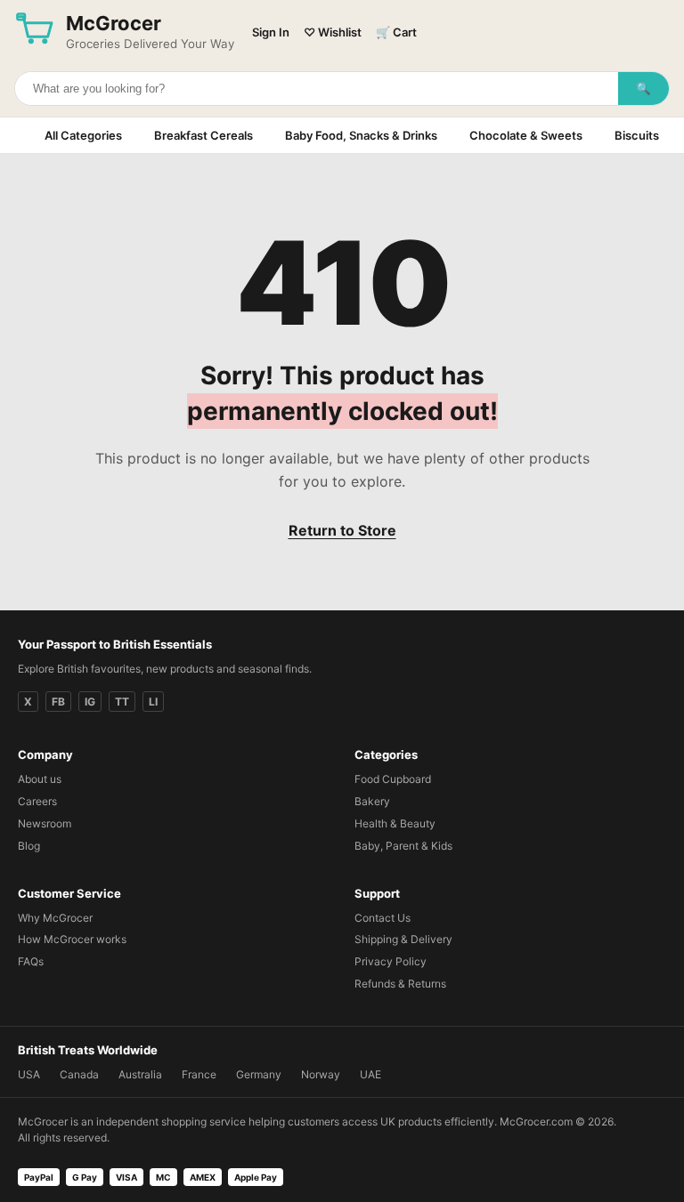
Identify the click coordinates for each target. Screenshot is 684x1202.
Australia (140, 1074)
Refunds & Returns (400, 983)
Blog (29, 845)
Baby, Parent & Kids (403, 845)
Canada (79, 1074)
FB (58, 701)
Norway (320, 1074)
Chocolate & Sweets (525, 135)
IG (90, 701)
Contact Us (382, 917)
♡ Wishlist (333, 32)
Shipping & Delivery (403, 939)
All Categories (83, 135)
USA (29, 1074)
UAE (370, 1074)
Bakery (372, 801)
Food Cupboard (392, 779)
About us (39, 779)
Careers (37, 801)
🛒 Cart (396, 32)
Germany (258, 1074)
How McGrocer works (72, 939)
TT (122, 701)
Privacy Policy (390, 961)
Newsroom (44, 823)
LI (153, 701)
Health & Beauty (395, 823)
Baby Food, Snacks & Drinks (361, 135)
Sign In (270, 32)
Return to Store (342, 530)
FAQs (31, 961)
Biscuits (637, 135)
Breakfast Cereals (203, 135)
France (199, 1074)
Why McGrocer (55, 917)
